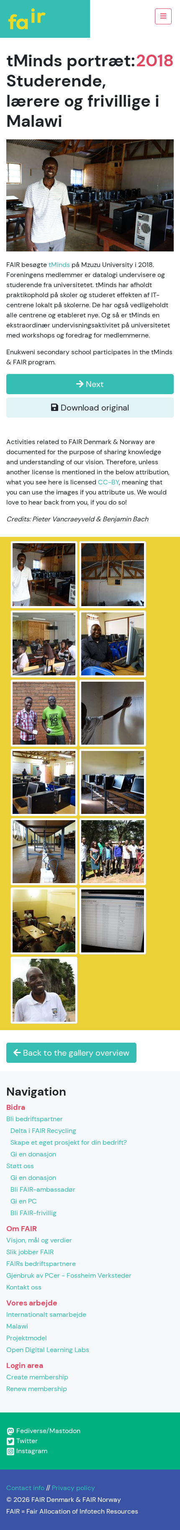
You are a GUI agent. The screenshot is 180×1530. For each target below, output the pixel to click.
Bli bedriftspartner (34, 1118)
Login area (24, 1365)
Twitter (26, 1440)
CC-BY (108, 482)
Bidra (15, 1107)
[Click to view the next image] (90, 194)
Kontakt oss (23, 1287)
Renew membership (36, 1388)
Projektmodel (26, 1338)
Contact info (25, 1487)
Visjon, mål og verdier (39, 1240)
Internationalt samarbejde (46, 1314)
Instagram (31, 1450)
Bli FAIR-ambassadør (42, 1189)
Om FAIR (21, 1229)
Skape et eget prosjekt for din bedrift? (68, 1142)
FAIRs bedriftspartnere (41, 1263)
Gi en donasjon (33, 1154)
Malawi (17, 1326)
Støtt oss (20, 1165)
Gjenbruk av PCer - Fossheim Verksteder (68, 1275)
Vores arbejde (31, 1303)
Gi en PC (23, 1201)
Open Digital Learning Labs (47, 1349)
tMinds (59, 264)
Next (94, 384)
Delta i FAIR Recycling (43, 1130)
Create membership (37, 1377)
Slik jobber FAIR (30, 1252)
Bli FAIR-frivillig (33, 1212)
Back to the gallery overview (75, 1052)
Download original (94, 407)
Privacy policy (73, 1487)
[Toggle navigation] (163, 16)
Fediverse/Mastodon (47, 1430)
